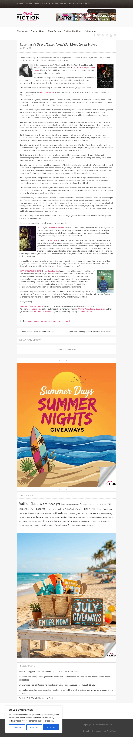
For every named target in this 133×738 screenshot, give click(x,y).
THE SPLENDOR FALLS (44, 311)
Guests (59, 513)
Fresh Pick (89, 508)
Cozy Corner (54, 31)
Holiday (74, 513)
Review (27, 521)
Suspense (64, 525)
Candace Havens (87, 504)
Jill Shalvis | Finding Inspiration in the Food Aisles (91, 331)
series (91, 308)
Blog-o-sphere (66, 504)
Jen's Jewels (36, 517)
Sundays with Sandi (51, 525)
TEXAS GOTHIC (86, 311)
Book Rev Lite (89, 730)
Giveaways (22, 31)
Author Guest (38, 31)
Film (58, 509)
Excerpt (40, 509)
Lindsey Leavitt (52, 270)
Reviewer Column (36, 521)
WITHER (40, 227)
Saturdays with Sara (64, 521)
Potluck (92, 517)
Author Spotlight (73, 31)
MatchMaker (61, 517)
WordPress (111, 730)
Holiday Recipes (83, 513)
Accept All (51, 727)
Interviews (90, 31)
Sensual (77, 521)
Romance (48, 521)
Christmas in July (100, 504)
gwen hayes (33, 321)
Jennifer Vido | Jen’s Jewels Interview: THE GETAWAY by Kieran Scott (49, 671)
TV (74, 525)
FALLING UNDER (79, 67)
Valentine (90, 525)
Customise (17, 727)
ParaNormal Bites (81, 517)
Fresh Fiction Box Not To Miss (71, 509)
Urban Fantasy (81, 525)
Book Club (75, 504)
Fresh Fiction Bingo (78, 3)
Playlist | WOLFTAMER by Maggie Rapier (36, 698)
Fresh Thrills (39, 513)
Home (20, 3)
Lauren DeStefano (56, 227)
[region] (33, 719)
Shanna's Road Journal (89, 521)
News (71, 517)
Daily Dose (31, 509)
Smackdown (28, 525)
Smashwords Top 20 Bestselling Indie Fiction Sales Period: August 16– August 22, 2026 (58, 684)
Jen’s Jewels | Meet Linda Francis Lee (36, 331)
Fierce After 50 (51, 509)
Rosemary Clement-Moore (31, 306)
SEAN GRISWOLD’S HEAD (30, 270)
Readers (98, 517)
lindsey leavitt (63, 321)
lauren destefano (48, 321)
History (67, 513)
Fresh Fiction (59, 3)
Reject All (34, 727)
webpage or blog (34, 308)
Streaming (36, 525)
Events (28, 3)
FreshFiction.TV (42, 3)
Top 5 (70, 525)
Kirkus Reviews (49, 517)
